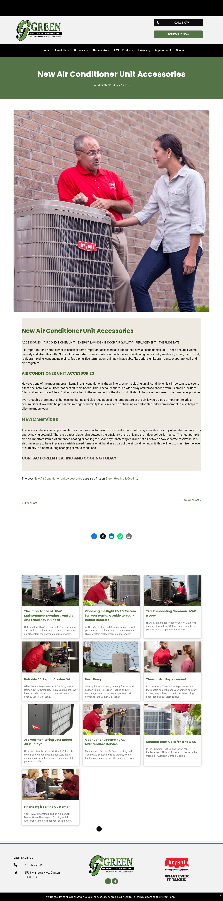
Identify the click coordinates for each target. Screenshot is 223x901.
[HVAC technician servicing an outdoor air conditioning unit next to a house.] (172, 590)
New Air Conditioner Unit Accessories (58, 478)
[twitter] (115, 881)
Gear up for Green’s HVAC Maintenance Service (105, 742)
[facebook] (108, 881)
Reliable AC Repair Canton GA (47, 679)
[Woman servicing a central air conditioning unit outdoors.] (50, 590)
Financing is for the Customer (47, 807)
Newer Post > (192, 500)
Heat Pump (93, 679)
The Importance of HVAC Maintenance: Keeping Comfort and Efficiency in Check (48, 615)
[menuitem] (44, 50)
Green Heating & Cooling (121, 478)
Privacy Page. (167, 896)
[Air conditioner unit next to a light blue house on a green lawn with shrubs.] (111, 656)
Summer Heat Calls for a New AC (171, 742)
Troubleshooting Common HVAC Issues (171, 613)
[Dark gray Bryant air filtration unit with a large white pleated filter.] (50, 719)
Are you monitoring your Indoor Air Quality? (48, 742)
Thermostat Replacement (166, 679)
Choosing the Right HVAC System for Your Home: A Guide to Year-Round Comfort (110, 615)
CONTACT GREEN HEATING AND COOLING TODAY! (70, 458)
